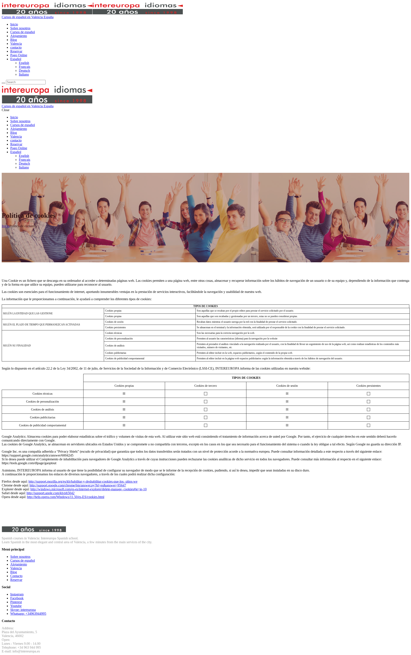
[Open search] (3, 83)
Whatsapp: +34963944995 (28, 613)
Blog (13, 572)
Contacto (16, 576)
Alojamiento (18, 564)
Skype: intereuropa (23, 610)
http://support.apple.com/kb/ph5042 (50, 493)
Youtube (16, 606)
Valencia (16, 568)
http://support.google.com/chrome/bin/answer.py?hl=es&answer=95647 (78, 485)
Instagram (17, 594)
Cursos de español (22, 560)
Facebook (17, 598)
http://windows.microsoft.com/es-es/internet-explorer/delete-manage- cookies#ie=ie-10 (88, 489)
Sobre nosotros (20, 556)
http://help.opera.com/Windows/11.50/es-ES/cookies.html (65, 497)
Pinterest (16, 602)
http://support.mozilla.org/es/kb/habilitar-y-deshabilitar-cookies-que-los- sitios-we (82, 481)
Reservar (16, 580)
